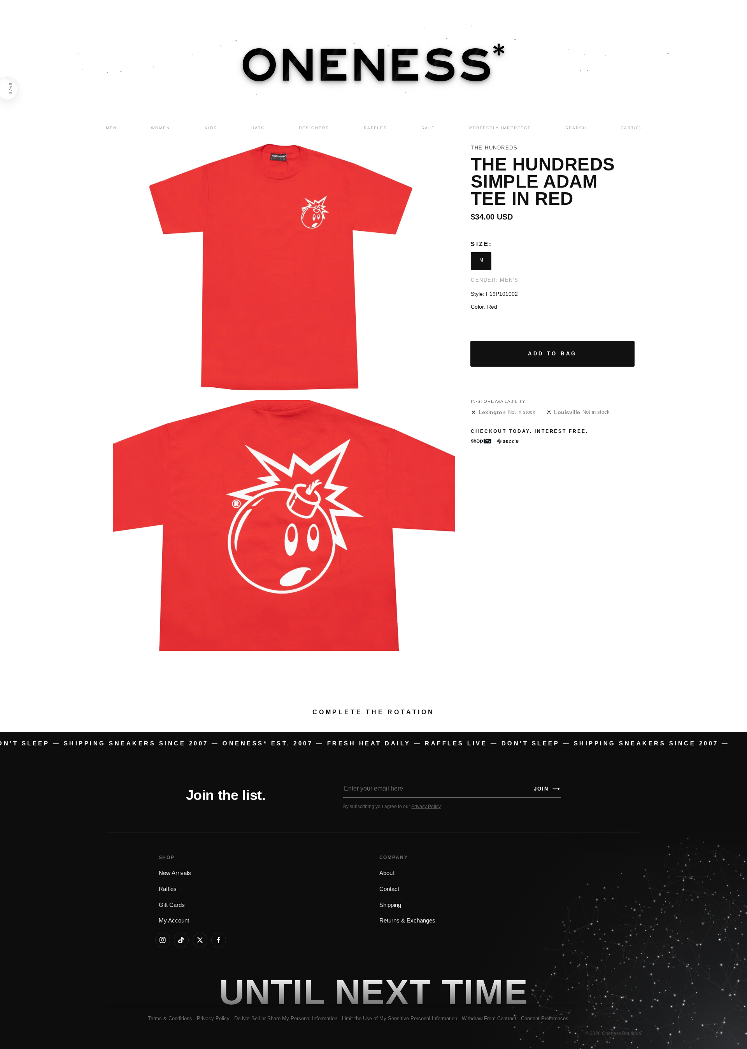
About (386, 873)
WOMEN (160, 128)
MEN (111, 128)
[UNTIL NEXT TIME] (485, 992)
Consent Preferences (544, 1018)
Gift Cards (172, 905)
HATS (258, 128)
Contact (389, 889)
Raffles (168, 889)
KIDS (211, 128)
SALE (428, 128)
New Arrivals (175, 873)
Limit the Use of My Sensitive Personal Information (399, 1018)
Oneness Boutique (621, 1033)
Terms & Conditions (170, 1018)
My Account (174, 920)
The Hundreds (494, 148)
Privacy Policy (425, 806)
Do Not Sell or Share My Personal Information (285, 1018)
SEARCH (575, 128)
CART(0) (631, 128)
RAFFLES (375, 128)
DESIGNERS (314, 128)
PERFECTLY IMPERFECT (500, 128)
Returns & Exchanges (407, 920)
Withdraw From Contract (489, 1018)
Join (547, 789)
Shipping (390, 905)
